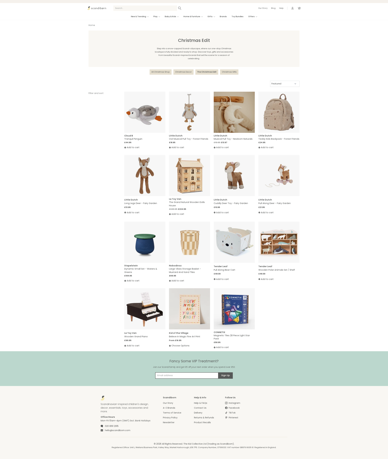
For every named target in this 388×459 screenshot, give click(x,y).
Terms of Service (172, 412)
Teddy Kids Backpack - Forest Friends (278, 138)
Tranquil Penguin (133, 138)
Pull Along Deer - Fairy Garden (274, 203)
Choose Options (180, 345)
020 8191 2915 (112, 426)
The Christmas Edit (206, 72)
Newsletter (168, 422)
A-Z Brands (169, 407)
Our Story (263, 8)
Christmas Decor (183, 72)
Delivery (198, 412)
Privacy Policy (170, 417)
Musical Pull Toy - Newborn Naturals (233, 138)
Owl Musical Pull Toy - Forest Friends (188, 138)
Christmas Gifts (229, 72)
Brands (223, 16)
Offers (251, 16)
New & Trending (138, 16)
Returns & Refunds (204, 417)
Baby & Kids (170, 16)
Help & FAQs (200, 403)
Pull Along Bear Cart (224, 269)
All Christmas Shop (160, 72)
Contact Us (200, 407)
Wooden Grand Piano (136, 336)
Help (281, 8)
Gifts (209, 16)
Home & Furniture (191, 16)
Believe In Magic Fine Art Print (184, 336)
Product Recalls (202, 422)
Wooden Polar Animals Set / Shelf (276, 269)
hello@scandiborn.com (117, 430)
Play (155, 16)
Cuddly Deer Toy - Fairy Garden (231, 203)
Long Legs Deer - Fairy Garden (140, 203)
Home (92, 25)
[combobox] (145, 8)
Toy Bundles (237, 16)
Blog (273, 8)
